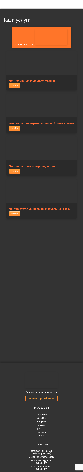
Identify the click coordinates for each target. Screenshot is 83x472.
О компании (42, 414)
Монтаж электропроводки (41, 457)
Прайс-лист (41, 428)
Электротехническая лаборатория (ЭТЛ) (41, 452)
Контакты (41, 432)
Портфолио (41, 421)
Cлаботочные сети (24, 44)
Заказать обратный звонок (41, 398)
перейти (14, 86)
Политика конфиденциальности (41, 392)
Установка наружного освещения (41, 461)
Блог (41, 435)
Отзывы (41, 425)
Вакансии (41, 418)
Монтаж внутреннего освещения (41, 467)
